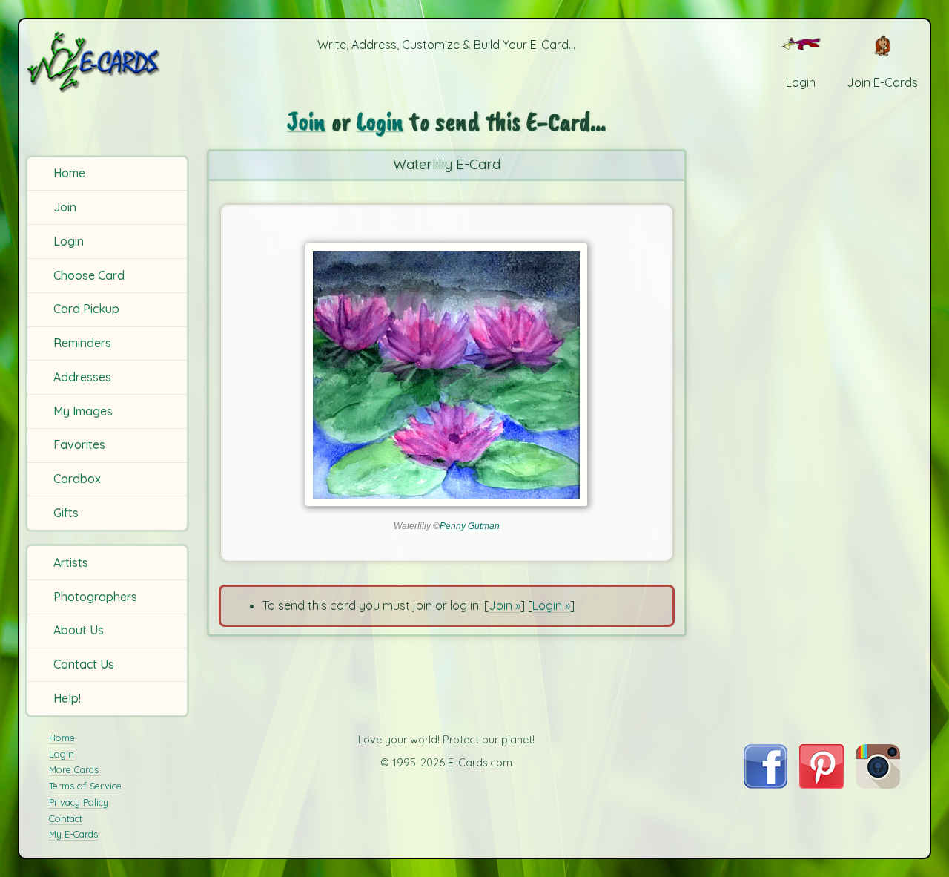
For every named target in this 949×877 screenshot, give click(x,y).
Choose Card (89, 275)
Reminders (82, 342)
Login (68, 241)
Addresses (82, 376)
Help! (67, 698)
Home (69, 172)
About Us (78, 630)
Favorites (79, 444)
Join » (504, 605)
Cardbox (77, 478)
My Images (83, 411)
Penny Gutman (470, 526)
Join (64, 207)
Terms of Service (85, 786)
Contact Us (83, 664)
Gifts (66, 512)
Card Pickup (86, 308)
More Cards (74, 769)
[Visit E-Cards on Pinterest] (821, 784)
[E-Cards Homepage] (109, 61)
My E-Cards (73, 834)
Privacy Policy (78, 802)
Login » (551, 605)
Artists (70, 562)
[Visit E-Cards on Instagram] (878, 784)
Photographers (95, 596)
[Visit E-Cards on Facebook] (765, 784)
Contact (65, 818)
